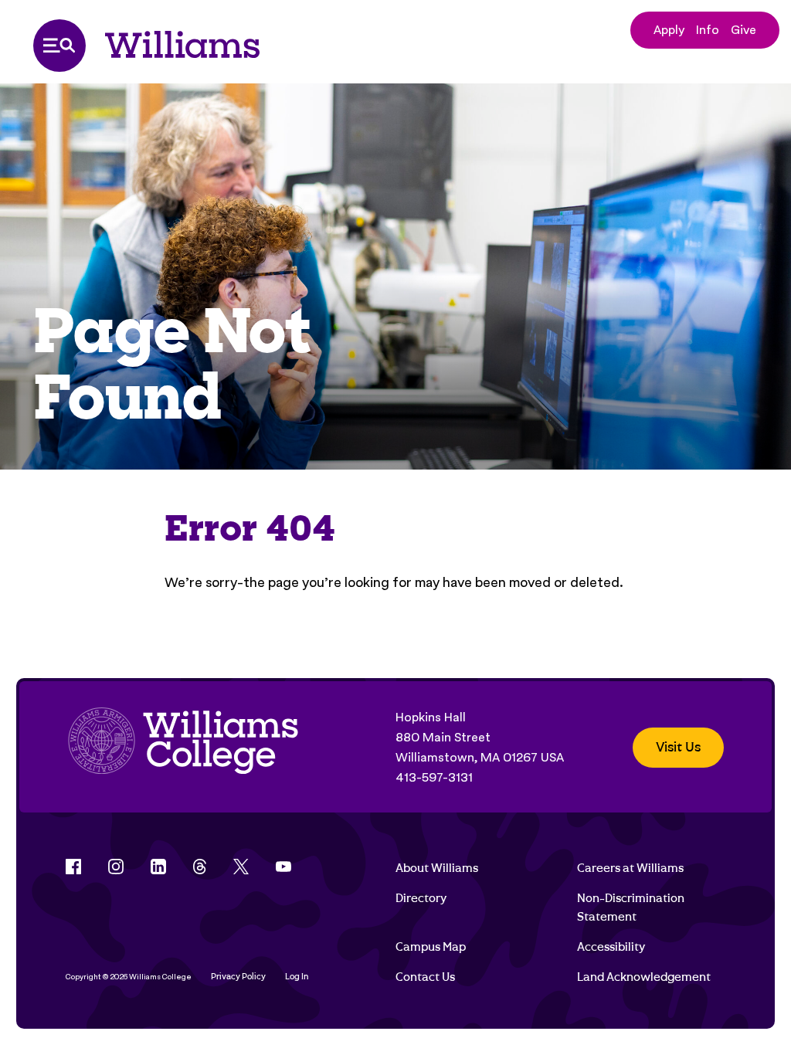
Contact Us (425, 977)
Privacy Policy (238, 977)
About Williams (437, 868)
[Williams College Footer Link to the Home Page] (183, 747)
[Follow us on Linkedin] (158, 866)
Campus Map (431, 947)
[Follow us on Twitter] (241, 866)
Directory (421, 898)
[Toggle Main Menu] (59, 45)
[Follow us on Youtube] (283, 866)
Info (707, 30)
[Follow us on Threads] (199, 866)
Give (743, 30)
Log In (297, 977)
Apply (669, 30)
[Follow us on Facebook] (73, 866)
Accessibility (611, 947)
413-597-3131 (434, 777)
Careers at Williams (630, 868)
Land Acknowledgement (644, 977)
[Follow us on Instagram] (116, 866)
